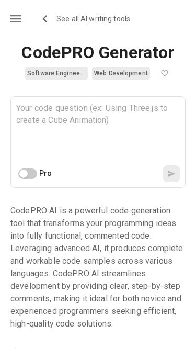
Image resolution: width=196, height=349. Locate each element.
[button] (56, 73)
